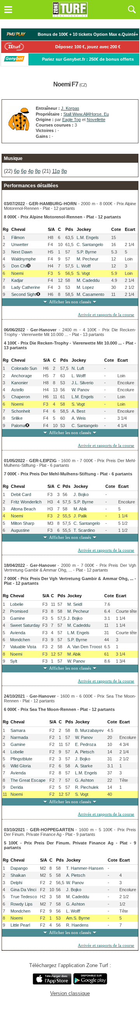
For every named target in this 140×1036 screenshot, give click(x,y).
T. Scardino (84, 530)
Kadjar (17, 280)
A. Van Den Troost (84, 646)
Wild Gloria (20, 765)
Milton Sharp (22, 523)
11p (56, 171)
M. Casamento (90, 294)
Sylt (13, 661)
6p (16, 171)
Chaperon (20, 396)
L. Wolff (84, 266)
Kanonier (19, 382)
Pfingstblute (21, 758)
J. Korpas (70, 108)
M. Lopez (85, 287)
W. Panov (80, 389)
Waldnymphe (23, 259)
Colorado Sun (24, 368)
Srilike (17, 418)
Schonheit (20, 411)
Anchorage (21, 375)
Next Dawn (21, 252)
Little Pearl (20, 925)
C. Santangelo (90, 244)
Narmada (19, 737)
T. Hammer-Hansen (84, 868)
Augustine (20, 530)
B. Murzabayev (89, 730)
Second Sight (23, 294)
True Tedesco (23, 896)
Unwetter (19, 244)
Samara (17, 730)
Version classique (70, 993)
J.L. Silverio (82, 382)
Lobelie (16, 604)
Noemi (17, 273)
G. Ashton (84, 780)
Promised (19, 611)
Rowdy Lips (21, 904)
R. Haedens (77, 925)
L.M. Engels (88, 237)
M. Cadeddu (88, 280)
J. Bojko (81, 494)
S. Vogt (83, 273)
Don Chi (18, 266)
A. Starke (84, 765)
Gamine (17, 618)
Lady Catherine (25, 287)
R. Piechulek (87, 787)
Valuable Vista (23, 646)
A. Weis (79, 418)
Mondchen (20, 639)
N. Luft (78, 368)
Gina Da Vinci (23, 889)
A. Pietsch (84, 751)
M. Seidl (74, 604)
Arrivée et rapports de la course (106, 314)
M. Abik (80, 509)
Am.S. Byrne (78, 918)
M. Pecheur (87, 259)
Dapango (19, 868)
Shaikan (18, 875)
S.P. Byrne (86, 252)
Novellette (96, 119)
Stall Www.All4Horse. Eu (86, 114)
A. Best (78, 411)
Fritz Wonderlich (26, 502)
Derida (16, 787)
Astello (17, 389)
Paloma (18, 425)
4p (30, 171)
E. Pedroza (85, 744)
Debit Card (21, 494)
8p (37, 171)
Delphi (16, 882)
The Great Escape (28, 780)
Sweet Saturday (25, 625)
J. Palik (80, 516)
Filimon (17, 237)
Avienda (17, 632)
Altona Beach (23, 509)
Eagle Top (71, 119)
